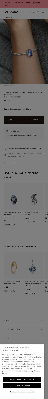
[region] (22, 371)
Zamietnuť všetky (22, 386)
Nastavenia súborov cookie (22, 392)
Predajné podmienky (24, 371)
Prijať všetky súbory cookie (22, 379)
